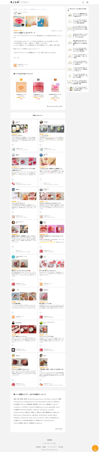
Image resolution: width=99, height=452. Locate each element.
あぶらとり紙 (52, 407)
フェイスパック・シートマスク (47, 409)
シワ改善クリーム (18, 420)
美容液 (21, 399)
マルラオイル (17, 417)
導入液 (25, 399)
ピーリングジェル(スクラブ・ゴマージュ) (43, 401)
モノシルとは (53, 443)
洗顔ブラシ (39, 412)
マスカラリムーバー (28, 401)
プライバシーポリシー (52, 447)
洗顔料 (59, 399)
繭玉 (44, 412)
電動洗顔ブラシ (49, 412)
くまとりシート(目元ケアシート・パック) (38, 407)
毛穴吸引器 (31, 423)
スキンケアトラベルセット (26, 409)
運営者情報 (38, 447)
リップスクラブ (24, 407)
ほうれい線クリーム (54, 417)
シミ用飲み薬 (17, 409)
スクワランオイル (43, 415)
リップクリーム (17, 407)
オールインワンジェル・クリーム (35, 399)
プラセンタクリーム (26, 415)
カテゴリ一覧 (46, 443)
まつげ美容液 (17, 404)
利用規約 (44, 447)
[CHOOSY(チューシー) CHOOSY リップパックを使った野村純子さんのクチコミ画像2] (31, 21)
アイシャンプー (42, 404)
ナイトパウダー (47, 399)
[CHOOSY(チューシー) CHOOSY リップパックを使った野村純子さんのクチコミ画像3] (43, 21)
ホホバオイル (35, 415)
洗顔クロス (27, 412)
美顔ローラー (32, 420)
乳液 (18, 399)
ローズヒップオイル (52, 415)
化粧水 (15, 399)
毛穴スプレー (57, 401)
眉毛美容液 (29, 404)
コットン (58, 407)
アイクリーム (23, 404)
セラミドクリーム (18, 415)
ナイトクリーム (40, 417)
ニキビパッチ (36, 409)
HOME (49, 440)
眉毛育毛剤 (35, 404)
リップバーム (54, 404)
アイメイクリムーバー (19, 401)
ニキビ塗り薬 (25, 420)
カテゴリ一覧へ (58, 428)
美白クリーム (56, 412)
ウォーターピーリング (49, 420)
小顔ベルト (25, 423)
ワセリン (47, 417)
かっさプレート (38, 423)
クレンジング (54, 399)
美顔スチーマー (39, 420)
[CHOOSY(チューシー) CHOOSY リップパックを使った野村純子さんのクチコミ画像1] (19, 21)
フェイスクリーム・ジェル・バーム (28, 417)
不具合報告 (60, 447)
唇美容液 (49, 404)
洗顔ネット (33, 412)
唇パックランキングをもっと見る (54, 106)
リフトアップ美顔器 (18, 423)
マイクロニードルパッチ (19, 412)
